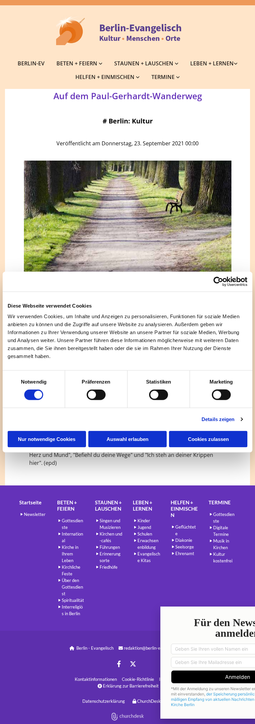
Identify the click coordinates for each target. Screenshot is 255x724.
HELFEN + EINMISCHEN (105, 77)
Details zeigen (218, 419)
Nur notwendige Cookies (46, 439)
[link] (79, 63)
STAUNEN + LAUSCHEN (144, 63)
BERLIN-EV (31, 63)
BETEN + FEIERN (77, 63)
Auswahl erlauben (127, 439)
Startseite (30, 502)
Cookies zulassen (208, 439)
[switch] (96, 395)
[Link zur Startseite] (127, 30)
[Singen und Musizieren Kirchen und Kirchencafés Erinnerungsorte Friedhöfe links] (176, 63)
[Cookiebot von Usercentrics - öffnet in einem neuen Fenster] (218, 282)
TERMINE (163, 77)
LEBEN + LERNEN (212, 63)
